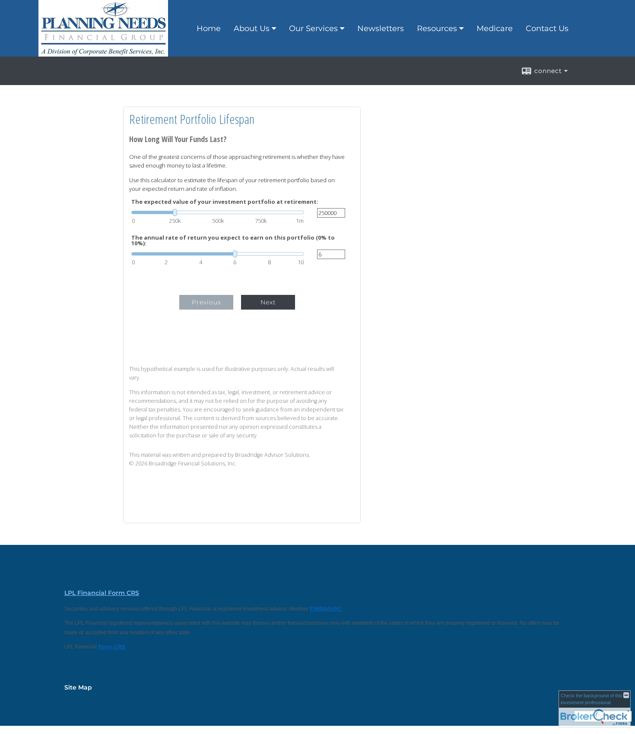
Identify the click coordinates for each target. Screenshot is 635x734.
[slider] (217, 212)
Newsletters (380, 28)
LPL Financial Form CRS (101, 593)
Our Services (313, 28)
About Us (252, 28)
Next (268, 302)
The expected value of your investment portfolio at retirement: (224, 202)
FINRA (318, 608)
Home (209, 28)
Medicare (494, 28)
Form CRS (111, 646)
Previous (206, 302)
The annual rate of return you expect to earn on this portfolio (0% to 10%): (233, 240)
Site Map (78, 687)
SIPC (334, 608)
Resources (437, 28)
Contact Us (547, 28)
